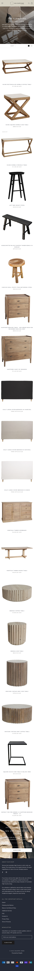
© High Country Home (17, 950)
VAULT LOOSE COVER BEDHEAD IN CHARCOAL (17, 409)
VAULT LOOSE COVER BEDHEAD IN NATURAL (17, 449)
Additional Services (7, 911)
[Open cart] (32, 3)
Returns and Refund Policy (9, 908)
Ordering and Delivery (7, 905)
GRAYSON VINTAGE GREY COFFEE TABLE (17, 731)
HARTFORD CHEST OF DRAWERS (17, 369)
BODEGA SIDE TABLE (17, 651)
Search (3, 902)
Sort (13, 45)
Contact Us (5, 916)
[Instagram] (6, 872)
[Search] (29, 3)
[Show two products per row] (31, 46)
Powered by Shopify (17, 953)
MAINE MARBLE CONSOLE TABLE (17, 165)
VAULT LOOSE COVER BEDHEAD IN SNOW (17, 490)
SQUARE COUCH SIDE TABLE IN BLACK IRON (17, 771)
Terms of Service (6, 922)
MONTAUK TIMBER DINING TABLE (17, 570)
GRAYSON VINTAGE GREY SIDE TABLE (17, 691)
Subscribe (17, 850)
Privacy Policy (5, 919)
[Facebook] (2, 872)
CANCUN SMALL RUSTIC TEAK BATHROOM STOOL (17, 287)
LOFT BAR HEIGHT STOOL (17, 205)
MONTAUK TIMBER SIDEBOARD (17, 530)
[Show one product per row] (28, 46)
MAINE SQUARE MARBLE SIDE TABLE (17, 124)
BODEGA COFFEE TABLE (17, 610)
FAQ (3, 913)
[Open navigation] (2, 3)
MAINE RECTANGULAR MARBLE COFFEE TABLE (17, 84)
